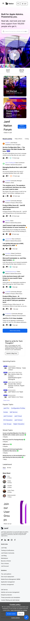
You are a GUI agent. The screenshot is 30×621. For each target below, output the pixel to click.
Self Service (13, 412)
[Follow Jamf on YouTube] (8, 539)
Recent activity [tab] (7, 139)
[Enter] (2, 31)
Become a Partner (6, 561)
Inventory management (7, 584)
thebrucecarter (11, 495)
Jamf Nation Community (7, 553)
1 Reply (5, 459)
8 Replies (5, 441)
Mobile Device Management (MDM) (10, 579)
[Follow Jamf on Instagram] (11, 540)
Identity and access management (10, 592)
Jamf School (18, 420)
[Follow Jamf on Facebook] (15, 540)
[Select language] (18, 3)
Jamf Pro (6, 408)
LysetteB (7, 180)
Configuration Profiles (18, 408)
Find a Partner (5, 563)
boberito (7, 142)
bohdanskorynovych (10, 271)
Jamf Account (5, 566)
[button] (26, 617)
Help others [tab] (18, 139)
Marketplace (4, 558)
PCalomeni (8, 313)
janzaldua (8, 253)
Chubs (9, 481)
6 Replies (5, 446)
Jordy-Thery (10, 490)
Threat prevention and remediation (10, 597)
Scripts (5, 412)
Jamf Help (4, 547)
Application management (8, 582)
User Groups (7, 424)
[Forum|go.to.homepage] (9, 4)
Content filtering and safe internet (10, 600)
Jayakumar (8, 238)
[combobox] (15, 31)
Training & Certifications (7, 550)
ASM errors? (6, 444)
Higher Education (18, 424)
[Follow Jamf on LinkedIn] (5, 540)
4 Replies (5, 437)
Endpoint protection (6, 594)
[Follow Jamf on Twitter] (2, 540)
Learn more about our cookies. (19, 610)
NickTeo (7, 220)
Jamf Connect (7, 416)
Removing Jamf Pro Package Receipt (13, 439)
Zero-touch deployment (7, 576)
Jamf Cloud (18, 416)
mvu (8, 476)
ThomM (9, 485)
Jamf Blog (4, 555)
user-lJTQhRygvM (10, 162)
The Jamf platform (6, 574)
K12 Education (7, 420)
